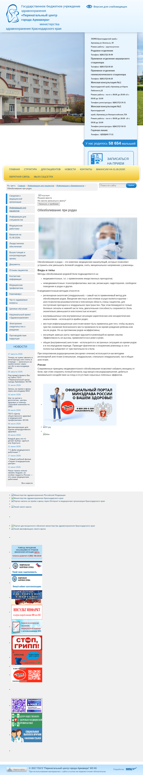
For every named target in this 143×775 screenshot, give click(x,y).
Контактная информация (15, 277)
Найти (131, 185)
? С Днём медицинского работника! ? (19, 451)
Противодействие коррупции (17, 337)
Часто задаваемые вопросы (18, 301)
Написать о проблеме (49, 204)
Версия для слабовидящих (110, 6)
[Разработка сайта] (131, 769)
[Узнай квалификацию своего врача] (28, 528)
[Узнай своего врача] (21, 507)
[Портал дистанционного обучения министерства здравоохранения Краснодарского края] (53, 526)
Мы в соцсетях (43, 177)
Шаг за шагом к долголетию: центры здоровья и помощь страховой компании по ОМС (19, 402)
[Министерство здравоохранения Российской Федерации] (38, 495)
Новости (70, 169)
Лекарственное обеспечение (16, 245)
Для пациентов (51, 169)
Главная (14, 169)
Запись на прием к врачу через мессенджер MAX (19, 390)
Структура (30, 169)
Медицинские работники (15, 227)
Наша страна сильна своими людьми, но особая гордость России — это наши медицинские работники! (20, 474)
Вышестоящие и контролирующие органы (17, 255)
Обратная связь (19, 177)
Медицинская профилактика (16, 286)
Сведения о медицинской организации (15, 199)
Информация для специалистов (17, 218)
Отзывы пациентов (18, 270)
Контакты (86, 169)
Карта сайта (19, 769)
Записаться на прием (118, 161)
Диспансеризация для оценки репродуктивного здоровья (19, 429)
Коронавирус (15, 294)
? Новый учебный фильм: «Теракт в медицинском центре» (19, 461)
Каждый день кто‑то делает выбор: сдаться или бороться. (18, 440)
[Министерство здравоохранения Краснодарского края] (37, 498)
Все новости (27, 483)
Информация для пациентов (17, 209)
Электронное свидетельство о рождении (17, 326)
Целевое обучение (18, 309)
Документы (14, 264)
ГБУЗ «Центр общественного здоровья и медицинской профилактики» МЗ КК (19, 417)
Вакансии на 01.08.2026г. (111, 169)
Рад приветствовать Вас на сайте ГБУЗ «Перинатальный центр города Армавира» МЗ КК (19, 378)
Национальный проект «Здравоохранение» (20, 316)
